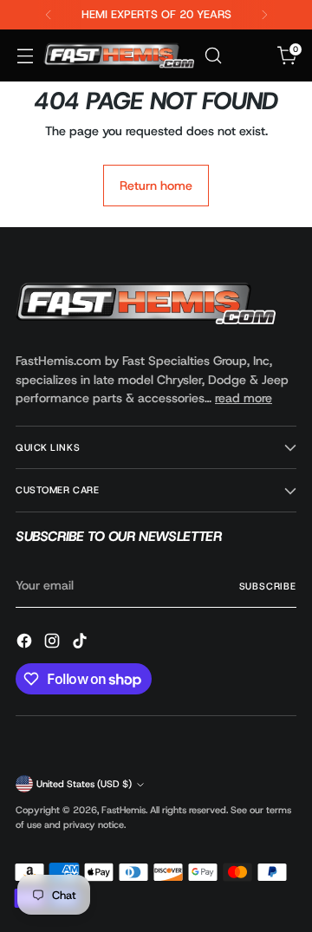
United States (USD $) (84, 784)
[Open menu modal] (24, 56)
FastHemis (123, 810)
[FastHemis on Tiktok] (81, 643)
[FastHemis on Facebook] (26, 643)
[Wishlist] (250, 56)
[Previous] (48, 14)
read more (243, 398)
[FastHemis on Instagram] (53, 643)
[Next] (264, 14)
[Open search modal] (213, 56)
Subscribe (267, 586)
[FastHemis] (118, 55)
